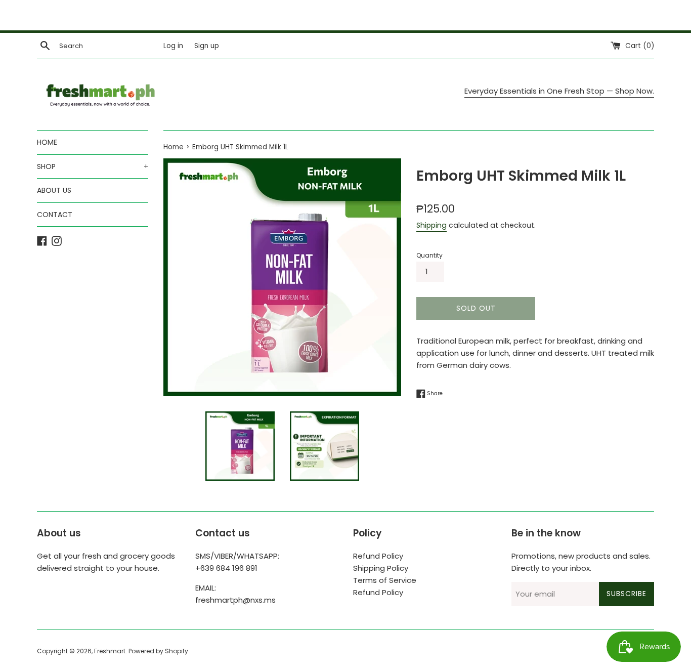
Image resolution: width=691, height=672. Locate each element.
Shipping (431, 225)
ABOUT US (54, 190)
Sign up (206, 46)
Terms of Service (384, 580)
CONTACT (54, 214)
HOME (47, 142)
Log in (173, 46)
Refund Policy (378, 556)
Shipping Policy (380, 568)
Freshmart (109, 651)
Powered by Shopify (158, 651)
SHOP (92, 166)
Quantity (429, 255)
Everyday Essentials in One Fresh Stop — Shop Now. (559, 91)
